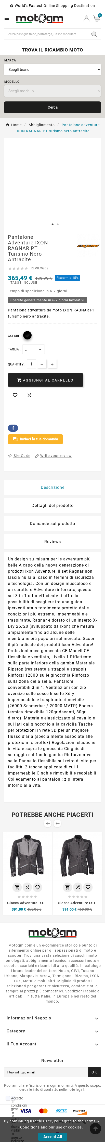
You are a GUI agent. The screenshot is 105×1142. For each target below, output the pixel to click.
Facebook (13, 428)
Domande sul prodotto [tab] (52, 523)
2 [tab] (57, 224)
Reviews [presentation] (52, 541)
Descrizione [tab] (52, 487)
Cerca (53, 107)
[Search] (94, 34)
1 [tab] (52, 224)
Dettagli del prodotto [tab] (53, 505)
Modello (12, 82)
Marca (10, 60)
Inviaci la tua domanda (35, 439)
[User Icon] (86, 18)
